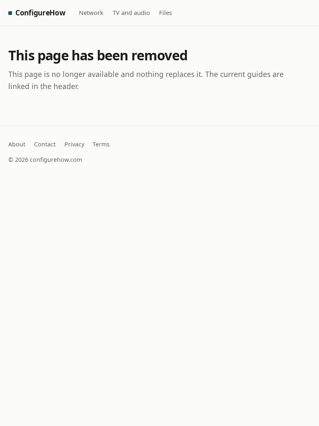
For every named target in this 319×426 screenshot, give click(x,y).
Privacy (74, 144)
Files (165, 12)
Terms (101, 144)
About (16, 144)
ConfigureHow (40, 12)
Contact (45, 144)
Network (91, 12)
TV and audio (131, 12)
